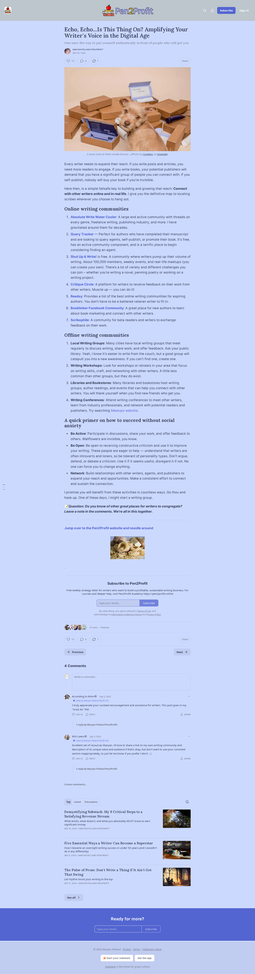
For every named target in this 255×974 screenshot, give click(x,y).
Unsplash (162, 154)
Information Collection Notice (126, 614)
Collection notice (152, 949)
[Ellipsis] (189, 696)
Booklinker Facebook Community (97, 308)
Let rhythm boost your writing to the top (88, 879)
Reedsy (76, 296)
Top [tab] (68, 801)
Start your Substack (118, 958)
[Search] (204, 10)
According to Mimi (83, 696)
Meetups (118, 411)
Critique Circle (82, 284)
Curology (148, 154)
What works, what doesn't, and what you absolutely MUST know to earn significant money (107, 822)
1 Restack (104, 627)
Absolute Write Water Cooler (93, 217)
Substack (110, 966)
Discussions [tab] (90, 801)
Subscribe (226, 10)
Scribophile (80, 320)
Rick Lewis (78, 736)
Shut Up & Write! (84, 257)
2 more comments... (75, 784)
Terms (136, 949)
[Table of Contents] (3, 487)
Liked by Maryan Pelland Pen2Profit (92, 700)
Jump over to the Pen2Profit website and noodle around (108, 528)
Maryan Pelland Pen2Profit (88, 49)
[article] (127, 822)
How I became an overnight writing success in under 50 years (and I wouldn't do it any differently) (110, 849)
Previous (77, 652)
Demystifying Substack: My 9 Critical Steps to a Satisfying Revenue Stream (103, 814)
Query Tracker (82, 234)
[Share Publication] (212, 10)
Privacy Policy (154, 614)
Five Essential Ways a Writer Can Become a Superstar (108, 843)
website (131, 411)
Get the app (145, 958)
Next (180, 652)
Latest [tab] (77, 801)
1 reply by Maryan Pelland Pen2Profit (96, 724)
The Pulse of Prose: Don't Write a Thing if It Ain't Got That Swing (107, 872)
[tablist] (82, 801)
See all (71, 897)
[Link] (59, 209)
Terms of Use (144, 611)
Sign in (244, 10)
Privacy (127, 949)
